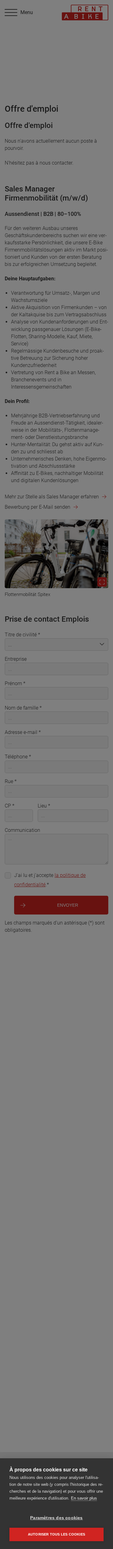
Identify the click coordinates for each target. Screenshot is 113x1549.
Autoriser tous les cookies (56, 1534)
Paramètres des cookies (56, 1518)
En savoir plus (84, 1498)
